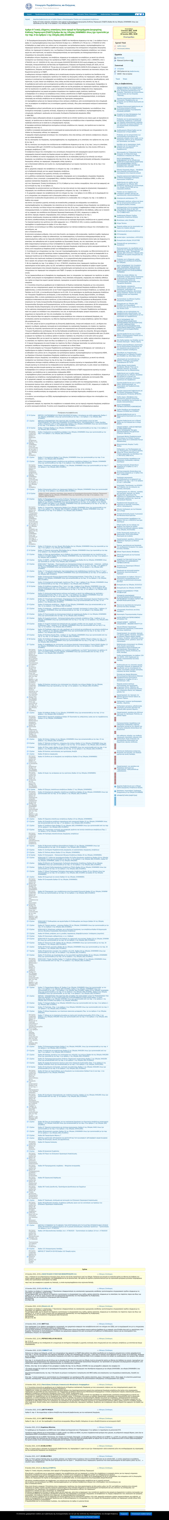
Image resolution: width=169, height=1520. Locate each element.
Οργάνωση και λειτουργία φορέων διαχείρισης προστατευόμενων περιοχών (128, 572)
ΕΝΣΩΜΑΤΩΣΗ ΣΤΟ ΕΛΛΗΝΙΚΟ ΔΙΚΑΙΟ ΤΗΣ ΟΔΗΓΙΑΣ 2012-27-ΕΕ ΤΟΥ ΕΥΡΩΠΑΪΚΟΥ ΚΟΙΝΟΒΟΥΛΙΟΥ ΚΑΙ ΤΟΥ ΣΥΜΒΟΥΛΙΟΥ (130, 210)
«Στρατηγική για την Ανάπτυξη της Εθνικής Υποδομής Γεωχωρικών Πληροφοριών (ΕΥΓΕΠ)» (128, 360)
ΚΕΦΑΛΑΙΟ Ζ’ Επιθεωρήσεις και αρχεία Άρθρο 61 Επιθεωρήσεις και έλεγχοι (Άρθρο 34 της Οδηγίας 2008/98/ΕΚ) (71, 922)
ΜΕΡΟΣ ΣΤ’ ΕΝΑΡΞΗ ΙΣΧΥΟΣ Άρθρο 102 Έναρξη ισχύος (57, 1251)
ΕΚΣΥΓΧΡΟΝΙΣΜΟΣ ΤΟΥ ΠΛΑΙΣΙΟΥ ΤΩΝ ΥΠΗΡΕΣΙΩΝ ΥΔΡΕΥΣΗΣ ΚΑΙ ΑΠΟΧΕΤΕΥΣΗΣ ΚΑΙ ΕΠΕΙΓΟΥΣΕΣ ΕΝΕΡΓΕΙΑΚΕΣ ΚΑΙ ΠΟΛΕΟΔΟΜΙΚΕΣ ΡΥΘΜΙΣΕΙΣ (129, 269)
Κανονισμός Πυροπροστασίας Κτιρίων (129, 614)
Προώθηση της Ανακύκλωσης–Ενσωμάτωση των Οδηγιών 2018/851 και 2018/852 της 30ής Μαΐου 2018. (129, 354)
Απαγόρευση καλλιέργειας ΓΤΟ (127, 198)
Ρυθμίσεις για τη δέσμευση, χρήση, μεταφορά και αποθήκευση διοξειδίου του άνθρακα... (129, 260)
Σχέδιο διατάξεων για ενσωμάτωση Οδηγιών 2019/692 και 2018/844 (128, 410)
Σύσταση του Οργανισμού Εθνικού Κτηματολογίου (128, 566)
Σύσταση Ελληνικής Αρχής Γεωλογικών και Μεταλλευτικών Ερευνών (130, 514)
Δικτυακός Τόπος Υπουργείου (87, 14)
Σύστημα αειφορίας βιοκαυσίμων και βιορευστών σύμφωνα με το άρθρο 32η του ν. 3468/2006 (130, 472)
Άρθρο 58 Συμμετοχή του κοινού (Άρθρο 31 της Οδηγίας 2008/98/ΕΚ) (61, 877)
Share (125, 79)
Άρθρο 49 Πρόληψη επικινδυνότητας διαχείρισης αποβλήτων (58, 833)
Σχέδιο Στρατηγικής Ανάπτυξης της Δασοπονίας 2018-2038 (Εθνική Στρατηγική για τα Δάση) (128, 534)
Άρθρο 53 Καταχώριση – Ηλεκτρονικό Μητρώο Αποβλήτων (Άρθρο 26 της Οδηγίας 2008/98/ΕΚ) (70, 855)
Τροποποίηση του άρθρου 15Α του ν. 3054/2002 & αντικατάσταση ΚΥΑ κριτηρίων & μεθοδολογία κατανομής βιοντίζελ (129, 579)
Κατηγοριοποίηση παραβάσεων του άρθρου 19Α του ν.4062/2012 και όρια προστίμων (129, 520)
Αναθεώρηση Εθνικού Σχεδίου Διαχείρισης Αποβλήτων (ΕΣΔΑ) (127, 216)
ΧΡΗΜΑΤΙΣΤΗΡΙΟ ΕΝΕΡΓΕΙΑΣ (127, 795)
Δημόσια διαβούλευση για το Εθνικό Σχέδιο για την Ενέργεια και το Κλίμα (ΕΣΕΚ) (129, 422)
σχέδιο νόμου (121, 46)
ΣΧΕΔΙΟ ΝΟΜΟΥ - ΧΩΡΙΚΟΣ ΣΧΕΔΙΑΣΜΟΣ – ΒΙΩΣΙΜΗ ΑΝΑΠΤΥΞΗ (129, 623)
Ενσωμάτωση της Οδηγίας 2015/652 (129, 588)
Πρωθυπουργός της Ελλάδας (45, 14)
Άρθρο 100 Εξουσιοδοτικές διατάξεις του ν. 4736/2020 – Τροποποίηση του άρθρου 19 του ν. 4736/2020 (72, 1231)
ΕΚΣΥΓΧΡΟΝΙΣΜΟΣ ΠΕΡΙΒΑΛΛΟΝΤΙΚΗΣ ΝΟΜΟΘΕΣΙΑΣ (129, 405)
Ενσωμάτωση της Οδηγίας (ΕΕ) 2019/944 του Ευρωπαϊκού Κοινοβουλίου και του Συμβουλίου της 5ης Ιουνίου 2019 (129, 306)
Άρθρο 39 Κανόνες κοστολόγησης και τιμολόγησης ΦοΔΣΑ (57, 751)
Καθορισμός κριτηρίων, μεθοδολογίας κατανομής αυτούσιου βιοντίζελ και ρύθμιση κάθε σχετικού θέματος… (129, 707)
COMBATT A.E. (47, 1350)
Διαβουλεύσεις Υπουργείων (110, 14)
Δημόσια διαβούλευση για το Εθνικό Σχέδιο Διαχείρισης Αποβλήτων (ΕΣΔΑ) (129, 786)
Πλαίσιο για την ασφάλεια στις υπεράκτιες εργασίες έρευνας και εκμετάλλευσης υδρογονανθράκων (128, 193)
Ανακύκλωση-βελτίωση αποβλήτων (128, 231)
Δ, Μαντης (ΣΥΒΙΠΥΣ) (48, 1468)
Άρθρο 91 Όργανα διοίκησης (47, 1142)
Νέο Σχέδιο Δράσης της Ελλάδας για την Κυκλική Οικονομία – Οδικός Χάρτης (130, 341)
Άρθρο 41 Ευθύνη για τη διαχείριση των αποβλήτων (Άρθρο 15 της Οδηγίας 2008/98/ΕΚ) (67, 756)
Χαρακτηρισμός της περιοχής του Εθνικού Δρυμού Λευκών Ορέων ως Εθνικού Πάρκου (128, 696)
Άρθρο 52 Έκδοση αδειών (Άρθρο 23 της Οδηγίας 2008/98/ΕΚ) (59, 852)
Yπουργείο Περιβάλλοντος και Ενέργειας (55, 5)
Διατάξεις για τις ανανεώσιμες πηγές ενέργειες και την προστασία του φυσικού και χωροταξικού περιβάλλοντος (129, 147)
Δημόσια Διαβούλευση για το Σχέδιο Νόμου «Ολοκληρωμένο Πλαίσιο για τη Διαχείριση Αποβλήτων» (66, 19)
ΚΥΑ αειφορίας (122, 234)
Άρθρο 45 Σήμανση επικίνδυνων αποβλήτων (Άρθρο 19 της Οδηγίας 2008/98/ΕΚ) (65, 819)
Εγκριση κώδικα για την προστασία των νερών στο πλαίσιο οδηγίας (130, 227)
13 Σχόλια (120, 68)
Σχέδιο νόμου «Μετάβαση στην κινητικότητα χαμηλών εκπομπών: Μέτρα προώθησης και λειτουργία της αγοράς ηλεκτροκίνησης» (129, 399)
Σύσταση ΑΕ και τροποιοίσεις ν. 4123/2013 (127, 244)
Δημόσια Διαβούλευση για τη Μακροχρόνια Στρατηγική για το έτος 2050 (129, 415)
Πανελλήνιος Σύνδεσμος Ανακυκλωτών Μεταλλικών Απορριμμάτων (65, 1384)
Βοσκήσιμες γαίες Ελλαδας (126, 220)
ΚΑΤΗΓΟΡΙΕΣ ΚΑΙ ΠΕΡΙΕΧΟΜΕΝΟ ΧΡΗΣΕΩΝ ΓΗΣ (128, 618)
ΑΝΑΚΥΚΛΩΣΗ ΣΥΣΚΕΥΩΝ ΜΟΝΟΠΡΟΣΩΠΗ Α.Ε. (59, 1274)
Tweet (118, 79)
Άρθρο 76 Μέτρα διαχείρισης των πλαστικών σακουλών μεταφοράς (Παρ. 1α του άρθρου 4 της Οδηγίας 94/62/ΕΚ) (72, 1011)
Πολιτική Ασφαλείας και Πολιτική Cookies (85, 1517)
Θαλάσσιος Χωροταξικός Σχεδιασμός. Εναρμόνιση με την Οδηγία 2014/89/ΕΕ (130, 791)
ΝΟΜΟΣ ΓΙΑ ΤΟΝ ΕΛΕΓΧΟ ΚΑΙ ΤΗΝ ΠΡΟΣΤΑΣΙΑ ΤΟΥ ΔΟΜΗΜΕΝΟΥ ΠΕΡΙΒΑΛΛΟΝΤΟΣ (129, 561)
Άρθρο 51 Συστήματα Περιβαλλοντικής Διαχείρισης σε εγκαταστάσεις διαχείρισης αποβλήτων (68, 850)
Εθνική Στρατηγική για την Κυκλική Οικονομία (128, 555)
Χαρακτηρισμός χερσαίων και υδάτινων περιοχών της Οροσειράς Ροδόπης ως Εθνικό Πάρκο (130, 713)
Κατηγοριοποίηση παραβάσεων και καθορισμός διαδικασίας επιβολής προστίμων (128, 460)
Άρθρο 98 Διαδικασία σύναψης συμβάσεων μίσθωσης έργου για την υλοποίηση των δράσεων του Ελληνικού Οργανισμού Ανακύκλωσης (70, 1203)
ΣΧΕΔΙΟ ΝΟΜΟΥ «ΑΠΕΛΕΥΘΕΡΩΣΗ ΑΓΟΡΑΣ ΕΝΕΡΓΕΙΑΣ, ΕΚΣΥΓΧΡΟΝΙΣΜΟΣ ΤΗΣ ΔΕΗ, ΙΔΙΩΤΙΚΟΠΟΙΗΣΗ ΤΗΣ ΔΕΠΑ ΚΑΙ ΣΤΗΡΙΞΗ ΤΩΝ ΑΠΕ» (129, 430)
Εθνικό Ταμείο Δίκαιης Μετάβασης (128, 551)
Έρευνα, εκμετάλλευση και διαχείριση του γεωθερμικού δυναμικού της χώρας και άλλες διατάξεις (130, 547)
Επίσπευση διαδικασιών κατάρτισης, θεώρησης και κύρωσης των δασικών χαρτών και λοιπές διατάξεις (129, 752)
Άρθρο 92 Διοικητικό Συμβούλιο (48, 1151)
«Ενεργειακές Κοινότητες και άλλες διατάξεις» (128, 610)
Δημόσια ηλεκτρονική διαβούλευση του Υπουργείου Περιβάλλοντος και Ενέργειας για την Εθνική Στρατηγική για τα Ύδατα (130, 101)
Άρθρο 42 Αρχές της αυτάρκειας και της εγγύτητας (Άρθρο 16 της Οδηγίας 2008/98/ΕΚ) (67, 773)
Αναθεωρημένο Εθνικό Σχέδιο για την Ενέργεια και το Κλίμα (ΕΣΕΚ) (129, 131)
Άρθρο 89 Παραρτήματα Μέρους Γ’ (49, 1135)
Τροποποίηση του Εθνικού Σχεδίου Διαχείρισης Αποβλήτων (128, 299)
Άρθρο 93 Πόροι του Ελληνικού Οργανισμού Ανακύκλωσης (57, 1153)
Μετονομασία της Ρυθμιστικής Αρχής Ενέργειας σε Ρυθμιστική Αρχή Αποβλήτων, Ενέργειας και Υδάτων (129, 153)
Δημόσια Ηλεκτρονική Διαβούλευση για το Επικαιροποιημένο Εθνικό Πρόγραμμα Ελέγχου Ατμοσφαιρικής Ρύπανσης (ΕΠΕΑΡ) (130, 109)
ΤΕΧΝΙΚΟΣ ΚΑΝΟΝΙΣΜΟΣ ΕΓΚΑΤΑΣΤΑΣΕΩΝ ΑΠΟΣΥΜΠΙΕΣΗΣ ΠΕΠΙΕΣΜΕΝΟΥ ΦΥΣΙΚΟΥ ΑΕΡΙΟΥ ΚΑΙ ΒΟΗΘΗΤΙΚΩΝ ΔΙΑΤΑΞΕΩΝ (130, 598)
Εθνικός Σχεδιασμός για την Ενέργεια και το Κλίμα (129, 510)
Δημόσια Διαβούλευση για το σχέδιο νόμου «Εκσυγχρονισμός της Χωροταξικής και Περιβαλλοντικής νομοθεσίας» (129, 385)
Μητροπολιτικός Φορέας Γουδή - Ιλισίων (128, 445)
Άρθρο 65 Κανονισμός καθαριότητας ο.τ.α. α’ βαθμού (55, 936)
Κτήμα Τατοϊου (122, 223)
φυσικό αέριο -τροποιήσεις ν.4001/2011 (130, 237)
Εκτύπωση (120, 58)
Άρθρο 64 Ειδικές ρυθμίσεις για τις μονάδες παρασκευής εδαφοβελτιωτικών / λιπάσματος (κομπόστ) (71, 933)
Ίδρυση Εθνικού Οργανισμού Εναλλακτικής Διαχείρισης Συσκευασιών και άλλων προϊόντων (130, 628)
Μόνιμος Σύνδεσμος (106, 1274)
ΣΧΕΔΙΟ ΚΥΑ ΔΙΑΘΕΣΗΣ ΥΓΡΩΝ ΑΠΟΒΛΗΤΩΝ (127, 591)
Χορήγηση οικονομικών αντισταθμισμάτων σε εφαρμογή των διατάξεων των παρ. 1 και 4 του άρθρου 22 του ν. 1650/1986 (130, 480)
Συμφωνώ (124, 1514)
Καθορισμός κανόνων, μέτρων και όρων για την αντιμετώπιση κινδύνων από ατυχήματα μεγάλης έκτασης (130, 202)
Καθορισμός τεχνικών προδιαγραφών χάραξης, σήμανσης (129, 702)
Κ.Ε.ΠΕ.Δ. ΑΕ (46, 1288)
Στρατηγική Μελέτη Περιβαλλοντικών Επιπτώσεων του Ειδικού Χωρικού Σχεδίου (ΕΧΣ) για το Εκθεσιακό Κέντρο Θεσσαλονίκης (130, 439)
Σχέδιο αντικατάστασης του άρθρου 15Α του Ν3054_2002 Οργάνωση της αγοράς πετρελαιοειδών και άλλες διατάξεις (130, 658)
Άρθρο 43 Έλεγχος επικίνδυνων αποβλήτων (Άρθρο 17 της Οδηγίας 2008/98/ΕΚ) (65, 789)
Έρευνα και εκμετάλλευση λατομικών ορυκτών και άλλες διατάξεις (129, 605)
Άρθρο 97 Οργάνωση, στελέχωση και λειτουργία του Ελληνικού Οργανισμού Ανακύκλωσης (68, 1200)
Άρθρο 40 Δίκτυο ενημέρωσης (48, 754)
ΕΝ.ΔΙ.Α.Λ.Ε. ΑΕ (47, 1306)
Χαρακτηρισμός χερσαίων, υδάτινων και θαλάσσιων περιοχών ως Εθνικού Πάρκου (130, 540)
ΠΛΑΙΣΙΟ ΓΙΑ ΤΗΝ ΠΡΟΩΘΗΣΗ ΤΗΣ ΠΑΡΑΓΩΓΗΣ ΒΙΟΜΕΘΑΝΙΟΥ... (129, 115)
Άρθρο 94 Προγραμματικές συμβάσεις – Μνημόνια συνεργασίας (59, 1165)
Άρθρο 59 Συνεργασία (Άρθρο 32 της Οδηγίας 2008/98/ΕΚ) (57, 879)
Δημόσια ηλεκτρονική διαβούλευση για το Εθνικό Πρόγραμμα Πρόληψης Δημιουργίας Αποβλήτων (129, 177)
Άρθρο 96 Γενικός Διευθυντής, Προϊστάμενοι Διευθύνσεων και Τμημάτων (62, 1187)
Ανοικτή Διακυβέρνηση (66, 14)
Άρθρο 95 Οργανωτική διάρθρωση (49, 1177)
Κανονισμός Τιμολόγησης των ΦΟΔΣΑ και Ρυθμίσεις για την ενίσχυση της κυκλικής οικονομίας (129, 487)
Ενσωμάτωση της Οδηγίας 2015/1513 (129, 584)
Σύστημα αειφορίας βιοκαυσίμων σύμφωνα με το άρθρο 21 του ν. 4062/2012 (128, 466)
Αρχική (29, 14)
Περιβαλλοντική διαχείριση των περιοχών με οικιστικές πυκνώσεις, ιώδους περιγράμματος (128, 504)
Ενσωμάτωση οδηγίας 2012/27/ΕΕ (128, 240)
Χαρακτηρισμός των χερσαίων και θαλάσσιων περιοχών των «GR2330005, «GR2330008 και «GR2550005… (128, 768)
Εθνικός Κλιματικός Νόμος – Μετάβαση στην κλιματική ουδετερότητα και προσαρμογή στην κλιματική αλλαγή (130, 171)
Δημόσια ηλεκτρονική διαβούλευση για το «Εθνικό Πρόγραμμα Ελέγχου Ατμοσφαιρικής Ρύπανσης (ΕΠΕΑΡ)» (129, 392)
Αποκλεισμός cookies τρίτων (141, 1514)
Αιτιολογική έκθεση (123, 48)
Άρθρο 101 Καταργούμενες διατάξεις (50, 1248)
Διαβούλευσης (134, 71)
